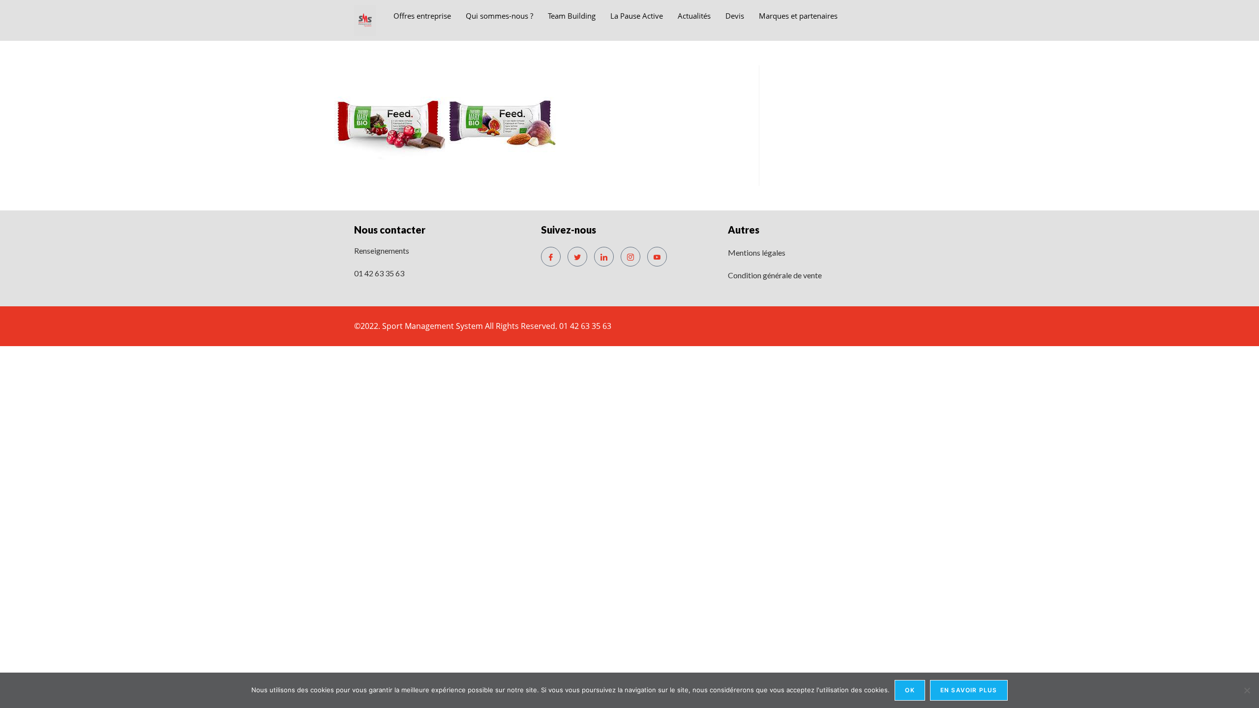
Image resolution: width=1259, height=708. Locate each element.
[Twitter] (577, 256)
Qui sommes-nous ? (499, 16)
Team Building (572, 16)
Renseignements (381, 250)
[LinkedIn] (604, 256)
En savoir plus (968, 690)
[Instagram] (630, 256)
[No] (1247, 690)
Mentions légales (756, 252)
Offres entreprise (422, 16)
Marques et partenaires (798, 16)
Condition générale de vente (775, 275)
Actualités (694, 16)
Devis (734, 16)
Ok (909, 690)
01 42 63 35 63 (379, 273)
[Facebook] (551, 256)
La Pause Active (636, 16)
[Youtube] (657, 256)
